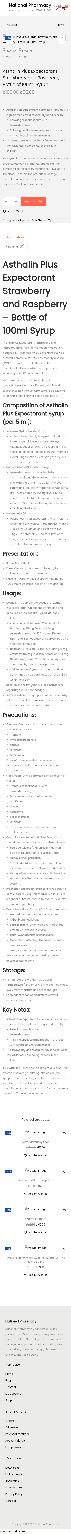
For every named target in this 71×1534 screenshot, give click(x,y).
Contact (10, 1387)
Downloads (12, 1468)
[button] (14, 211)
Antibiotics (12, 1481)
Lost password (14, 1447)
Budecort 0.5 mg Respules (35, 1180)
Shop (8, 1400)
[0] (56, 8)
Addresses (11, 1427)
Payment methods (17, 1434)
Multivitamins (13, 1474)
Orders (9, 1421)
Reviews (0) (15, 246)
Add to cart (33, 201)
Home (9, 1374)
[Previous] (9, 39)
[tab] (35, 237)
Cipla (51, 220)
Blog (8, 1380)
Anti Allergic (39, 220)
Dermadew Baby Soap (35, 1142)
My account (13, 1393)
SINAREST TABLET (35, 1219)
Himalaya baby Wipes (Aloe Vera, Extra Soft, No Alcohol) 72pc (35, 1259)
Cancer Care (13, 1487)
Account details (15, 1440)
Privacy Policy (14, 1494)
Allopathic (24, 220)
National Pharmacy (30, 5)
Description (15, 237)
